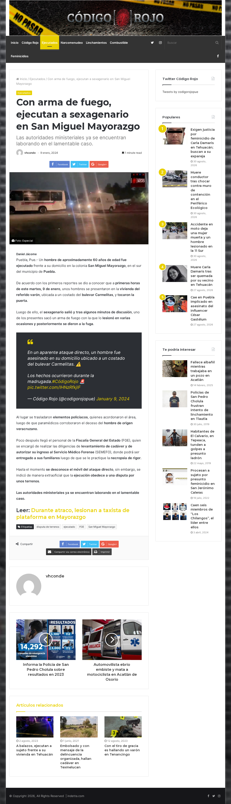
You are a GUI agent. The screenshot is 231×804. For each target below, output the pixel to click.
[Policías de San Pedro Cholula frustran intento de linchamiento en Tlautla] (174, 398)
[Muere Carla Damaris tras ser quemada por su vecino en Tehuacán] (174, 273)
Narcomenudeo (72, 42)
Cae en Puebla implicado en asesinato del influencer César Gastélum (203, 308)
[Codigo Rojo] (115, 18)
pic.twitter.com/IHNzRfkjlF (54, 387)
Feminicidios (19, 56)
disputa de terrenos (48, 526)
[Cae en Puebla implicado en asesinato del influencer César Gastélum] (174, 303)
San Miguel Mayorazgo (101, 526)
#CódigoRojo (65, 381)
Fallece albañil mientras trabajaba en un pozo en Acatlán (203, 371)
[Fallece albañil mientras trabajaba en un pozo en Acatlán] (174, 368)
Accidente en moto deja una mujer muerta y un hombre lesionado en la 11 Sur (202, 237)
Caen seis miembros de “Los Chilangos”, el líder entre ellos (202, 516)
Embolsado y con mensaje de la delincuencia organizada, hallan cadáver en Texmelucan (75, 756)
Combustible (119, 42)
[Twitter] (152, 42)
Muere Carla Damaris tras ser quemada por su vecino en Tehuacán (202, 276)
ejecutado (69, 526)
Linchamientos (96, 42)
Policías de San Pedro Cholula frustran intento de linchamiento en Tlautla (202, 405)
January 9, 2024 (112, 398)
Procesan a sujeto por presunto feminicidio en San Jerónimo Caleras (203, 481)
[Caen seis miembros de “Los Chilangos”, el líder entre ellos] (174, 511)
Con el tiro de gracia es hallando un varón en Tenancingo (122, 750)
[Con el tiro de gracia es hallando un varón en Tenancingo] (123, 726)
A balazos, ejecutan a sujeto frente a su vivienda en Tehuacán (34, 750)
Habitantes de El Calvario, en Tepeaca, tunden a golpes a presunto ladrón (202, 444)
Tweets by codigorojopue (180, 92)
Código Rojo (30, 42)
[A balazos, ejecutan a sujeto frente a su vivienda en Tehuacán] (35, 726)
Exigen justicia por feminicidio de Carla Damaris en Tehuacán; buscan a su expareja (203, 143)
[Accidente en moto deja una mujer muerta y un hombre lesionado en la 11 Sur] (174, 230)
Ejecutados (50, 42)
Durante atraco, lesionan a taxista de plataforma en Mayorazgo (72, 513)
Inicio (14, 42)
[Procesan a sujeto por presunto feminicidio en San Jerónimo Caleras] (174, 476)
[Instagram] (160, 42)
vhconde (30, 152)
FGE (81, 526)
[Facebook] (218, 56)
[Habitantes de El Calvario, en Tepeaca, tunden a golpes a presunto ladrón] (174, 437)
